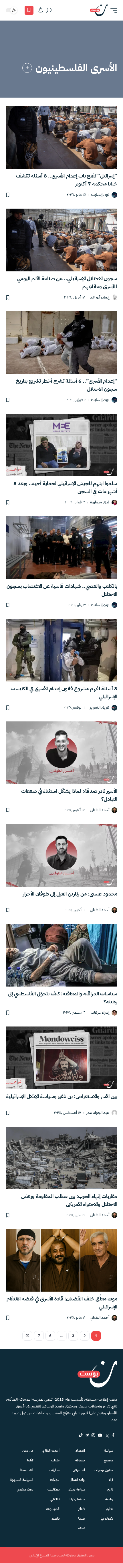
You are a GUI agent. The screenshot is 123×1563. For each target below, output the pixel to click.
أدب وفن (79, 1470)
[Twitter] (107, 1435)
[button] (112, 10)
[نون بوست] (99, 10)
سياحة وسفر (76, 1489)
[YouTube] (100, 1435)
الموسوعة (52, 1508)
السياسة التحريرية (21, 1479)
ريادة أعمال (77, 1479)
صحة (81, 1518)
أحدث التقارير (50, 1450)
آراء (111, 1479)
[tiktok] (80, 1435)
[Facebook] (113, 1435)
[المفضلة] (29, 10)
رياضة (109, 1499)
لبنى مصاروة (99, 502)
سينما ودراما (77, 1499)
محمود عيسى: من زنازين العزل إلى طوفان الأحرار (70, 894)
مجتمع (108, 1460)
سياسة (108, 1450)
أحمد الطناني (99, 810)
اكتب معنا (26, 1470)
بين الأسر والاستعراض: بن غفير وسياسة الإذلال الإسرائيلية (61, 1096)
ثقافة (81, 1528)
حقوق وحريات (103, 1470)
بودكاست (53, 1489)
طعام (81, 1508)
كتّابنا (30, 1460)
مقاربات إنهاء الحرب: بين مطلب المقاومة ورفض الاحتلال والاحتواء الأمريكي (69, 1200)
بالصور (55, 1518)
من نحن (27, 1450)
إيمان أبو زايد (99, 297)
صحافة (80, 1460)
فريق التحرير (99, 707)
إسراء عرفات (100, 1012)
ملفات (55, 1460)
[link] (27, 68)
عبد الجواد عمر (97, 1112)
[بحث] (49, 10)
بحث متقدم (25, 1489)
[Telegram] (87, 1435)
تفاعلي (54, 1499)
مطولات (54, 1470)
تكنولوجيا (107, 1518)
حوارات (54, 1479)
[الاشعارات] (40, 10)
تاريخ (110, 1489)
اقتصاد (80, 1450)
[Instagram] (93, 1435)
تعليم (109, 1508)
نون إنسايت (100, 194)
